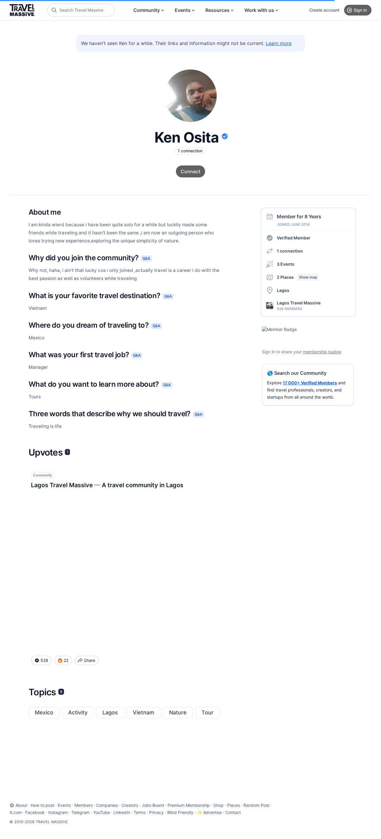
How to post (42, 805)
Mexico (44, 712)
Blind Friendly (180, 812)
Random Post (256, 805)
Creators (129, 805)
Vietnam (143, 712)
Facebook (35, 812)
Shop (218, 805)
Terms (140, 812)
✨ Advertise (209, 812)
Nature (178, 712)
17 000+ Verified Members (310, 382)
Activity (78, 712)
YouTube (101, 812)
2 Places (297, 277)
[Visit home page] (22, 10)
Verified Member (293, 237)
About (21, 805)
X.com (16, 812)
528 (44, 660)
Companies (107, 805)
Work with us (259, 10)
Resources (217, 10)
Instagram (58, 812)
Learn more (278, 43)
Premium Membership (189, 805)
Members (83, 805)
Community (146, 10)
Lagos (110, 712)
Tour (207, 712)
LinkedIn (121, 812)
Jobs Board (153, 805)
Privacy (156, 812)
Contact (233, 812)
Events (182, 10)
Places (233, 805)
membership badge (322, 351)
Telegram (80, 812)
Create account (324, 10)
